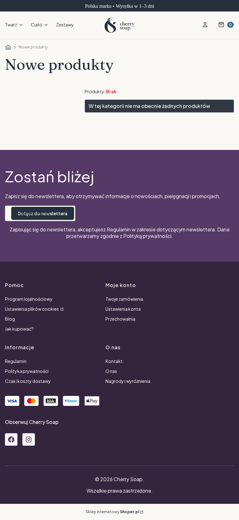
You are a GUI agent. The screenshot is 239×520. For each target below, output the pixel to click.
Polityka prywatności (27, 371)
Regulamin (119, 229)
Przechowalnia (120, 319)
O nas (111, 371)
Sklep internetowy (112, 511)
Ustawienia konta (123, 309)
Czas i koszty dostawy (28, 381)
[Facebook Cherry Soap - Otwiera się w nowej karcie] (11, 439)
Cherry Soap (8, 47)
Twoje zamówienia (124, 299)
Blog (10, 319)
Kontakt (114, 361)
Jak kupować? (19, 329)
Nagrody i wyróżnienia (127, 381)
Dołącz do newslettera (43, 213)
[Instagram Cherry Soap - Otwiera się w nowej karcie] (28, 439)
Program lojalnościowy (29, 299)
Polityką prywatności (147, 236)
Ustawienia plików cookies (32, 309)
